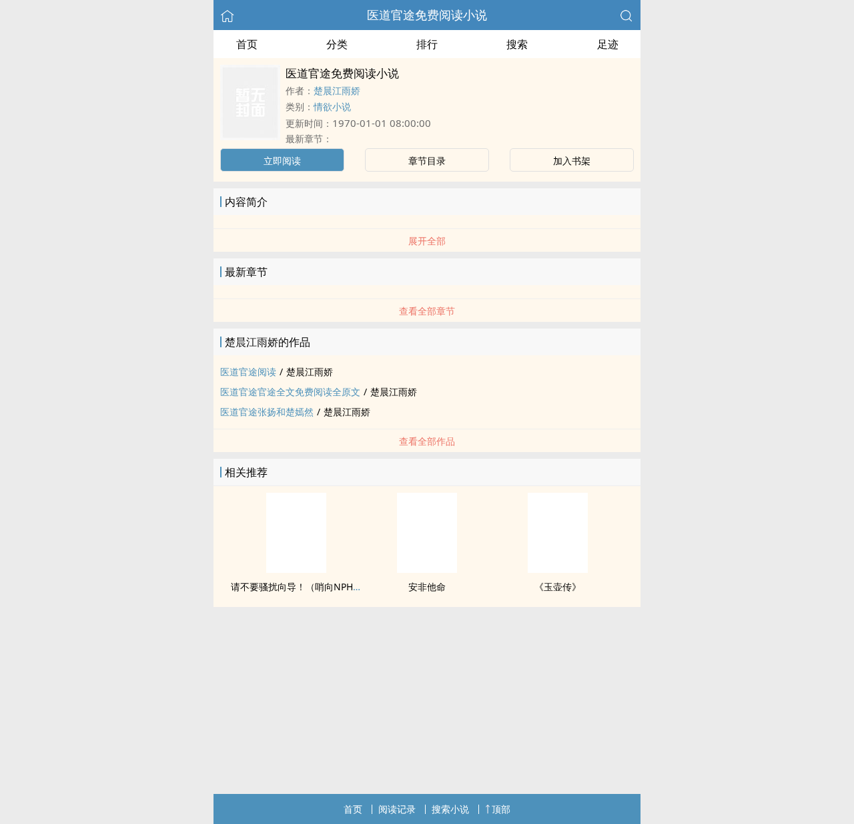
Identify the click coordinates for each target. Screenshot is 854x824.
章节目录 (427, 160)
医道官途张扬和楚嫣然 (267, 411)
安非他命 (427, 586)
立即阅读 (282, 160)
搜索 (517, 44)
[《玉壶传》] (558, 569)
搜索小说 (450, 809)
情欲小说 (332, 106)
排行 (427, 44)
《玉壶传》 (557, 586)
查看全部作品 (427, 441)
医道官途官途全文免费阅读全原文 (290, 391)
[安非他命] (427, 569)
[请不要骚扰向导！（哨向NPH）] (296, 569)
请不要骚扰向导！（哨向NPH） (296, 586)
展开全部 (427, 240)
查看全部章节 (427, 310)
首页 (247, 44)
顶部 (501, 809)
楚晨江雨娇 (337, 90)
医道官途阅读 (248, 371)
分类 (337, 44)
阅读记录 (397, 809)
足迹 (607, 44)
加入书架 (571, 160)
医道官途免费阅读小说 (427, 15)
